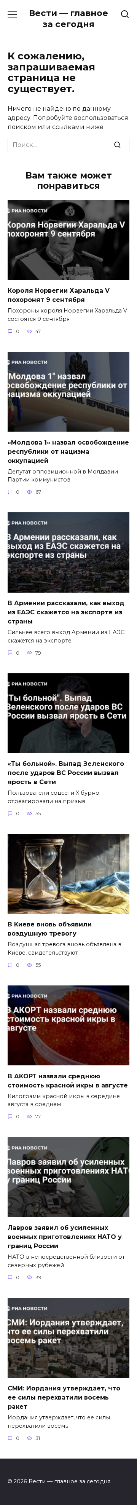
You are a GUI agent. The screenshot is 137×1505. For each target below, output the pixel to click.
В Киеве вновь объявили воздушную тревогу (50, 929)
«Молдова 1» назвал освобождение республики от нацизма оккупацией (68, 451)
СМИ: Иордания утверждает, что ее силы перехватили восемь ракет (64, 1397)
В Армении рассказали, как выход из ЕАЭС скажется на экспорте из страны (66, 612)
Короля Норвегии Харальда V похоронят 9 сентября (59, 295)
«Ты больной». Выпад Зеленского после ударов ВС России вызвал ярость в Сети (66, 773)
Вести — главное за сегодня (68, 18)
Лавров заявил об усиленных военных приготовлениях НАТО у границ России (65, 1237)
